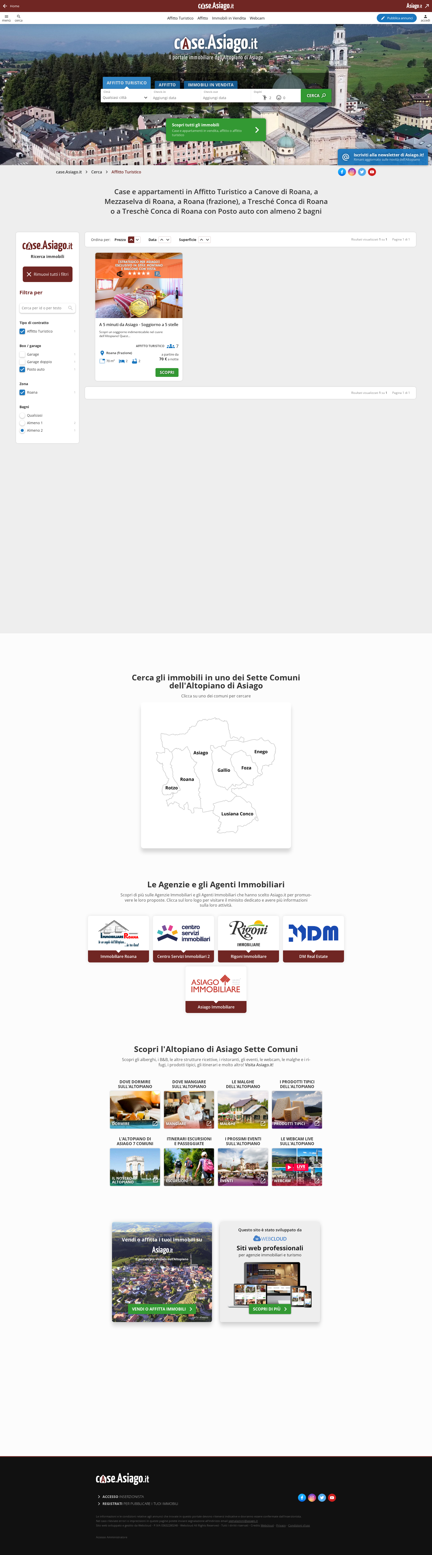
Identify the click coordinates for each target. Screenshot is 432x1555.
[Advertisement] (47, 526)
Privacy (281, 1525)
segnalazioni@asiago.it (243, 1521)
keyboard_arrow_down (137, 240)
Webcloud (267, 1525)
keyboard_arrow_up (131, 240)
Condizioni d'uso (299, 1525)
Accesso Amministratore (111, 1537)
